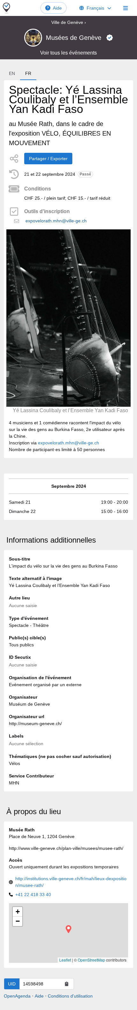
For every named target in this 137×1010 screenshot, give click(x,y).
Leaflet (65, 959)
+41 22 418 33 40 (33, 894)
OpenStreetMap (91, 959)
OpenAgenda (17, 996)
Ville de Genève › (68, 22)
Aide (57, 8)
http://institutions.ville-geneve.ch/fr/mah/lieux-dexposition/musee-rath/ (70, 882)
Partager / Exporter (48, 158)
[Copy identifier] (66, 984)
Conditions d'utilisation (70, 996)
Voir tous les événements (68, 53)
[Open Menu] (125, 8)
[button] (68, 929)
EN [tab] (12, 73)
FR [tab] (28, 73)
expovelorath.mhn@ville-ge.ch (56, 220)
